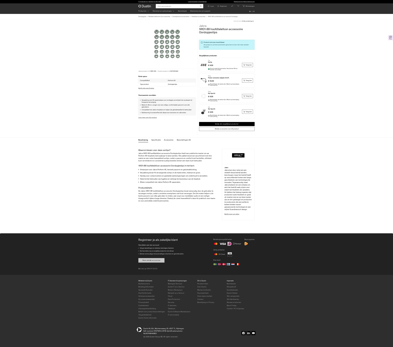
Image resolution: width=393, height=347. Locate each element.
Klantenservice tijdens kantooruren (244, 1)
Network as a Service (176, 293)
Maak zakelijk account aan (151, 260)
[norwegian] (219, 264)
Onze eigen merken (204, 296)
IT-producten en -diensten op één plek (149, 1)
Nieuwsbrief (231, 287)
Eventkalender (232, 290)
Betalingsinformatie (146, 287)
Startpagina (142, 16)
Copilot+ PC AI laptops (235, 309)
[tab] (144, 140)
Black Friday (231, 305)
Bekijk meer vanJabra (231, 214)
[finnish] (228, 264)
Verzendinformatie (145, 290)
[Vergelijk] (232, 6)
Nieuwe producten (234, 302)
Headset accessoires (198, 16)
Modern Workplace (175, 290)
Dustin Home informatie (147, 318)
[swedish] (215, 264)
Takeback (171, 309)
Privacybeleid (143, 302)
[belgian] (237, 264)
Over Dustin (201, 287)
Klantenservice (144, 284)
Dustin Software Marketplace (179, 312)
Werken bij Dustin (204, 290)
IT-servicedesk (173, 315)
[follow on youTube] (253, 333)
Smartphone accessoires (180, 16)
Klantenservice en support (200, 11)
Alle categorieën (233, 296)
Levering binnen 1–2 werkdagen (197, 1)
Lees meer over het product (147, 117)
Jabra (203, 26)
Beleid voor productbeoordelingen (151, 312)
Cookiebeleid (143, 305)
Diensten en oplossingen (162, 11)
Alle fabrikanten (233, 299)
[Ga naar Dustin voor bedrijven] (145, 6)
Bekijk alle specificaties (146, 88)
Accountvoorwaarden (146, 299)
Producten (142, 11)
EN (254, 11)
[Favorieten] (238, 6)
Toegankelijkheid (144, 315)
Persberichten (202, 284)
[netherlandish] (233, 264)
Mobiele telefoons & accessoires (159, 16)
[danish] (224, 264)
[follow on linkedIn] (248, 333)
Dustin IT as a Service (176, 287)
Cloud (170, 296)
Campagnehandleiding (147, 309)
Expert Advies (232, 293)
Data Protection (174, 299)
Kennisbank (182, 11)
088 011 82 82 (152, 269)
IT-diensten (172, 305)
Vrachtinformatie (144, 293)
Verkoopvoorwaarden (146, 296)
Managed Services (175, 284)
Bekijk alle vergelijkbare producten (227, 124)
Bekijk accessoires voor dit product (227, 129)
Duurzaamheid (202, 293)
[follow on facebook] (244, 333)
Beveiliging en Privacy (205, 302)
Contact (200, 299)
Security (171, 302)
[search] (200, 6)
